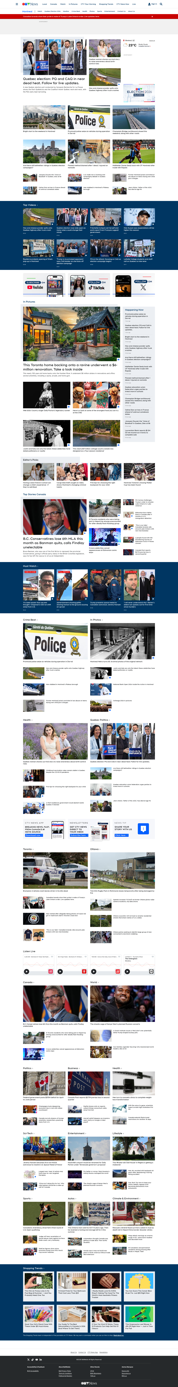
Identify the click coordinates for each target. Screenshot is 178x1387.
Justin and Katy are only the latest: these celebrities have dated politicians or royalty (46, 450)
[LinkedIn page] (41, 1359)
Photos (92, 11)
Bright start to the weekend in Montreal (39, 131)
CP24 (92, 1371)
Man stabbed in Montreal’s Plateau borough (62, 684)
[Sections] (17, 4)
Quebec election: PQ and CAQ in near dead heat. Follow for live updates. (120, 762)
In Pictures (73, 4)
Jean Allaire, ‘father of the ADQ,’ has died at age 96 (140, 188)
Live (134, 4)
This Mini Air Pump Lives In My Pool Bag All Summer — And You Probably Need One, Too (38, 1293)
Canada (53, 4)
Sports (99, 11)
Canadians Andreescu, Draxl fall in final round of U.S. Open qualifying (43, 1229)
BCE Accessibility (33, 1371)
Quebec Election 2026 (52, 11)
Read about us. (119, 1335)
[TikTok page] (32, 1359)
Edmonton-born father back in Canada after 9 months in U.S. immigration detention (143, 515)
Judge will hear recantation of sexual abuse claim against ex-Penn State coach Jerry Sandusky (52, 1238)
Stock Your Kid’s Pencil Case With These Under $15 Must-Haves (38, 1325)
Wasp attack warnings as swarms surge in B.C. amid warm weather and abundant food (140, 1237)
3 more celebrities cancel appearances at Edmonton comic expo (103, 550)
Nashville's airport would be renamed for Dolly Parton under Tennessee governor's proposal (87, 1164)
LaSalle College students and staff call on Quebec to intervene (138, 260)
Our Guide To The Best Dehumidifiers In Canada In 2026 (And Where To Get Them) (71, 1326)
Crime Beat (76, 11)
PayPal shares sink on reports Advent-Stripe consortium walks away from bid (95, 1108)
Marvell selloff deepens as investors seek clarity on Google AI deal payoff (96, 1120)
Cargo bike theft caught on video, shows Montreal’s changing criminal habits (71, 485)
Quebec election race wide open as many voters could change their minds (71, 230)
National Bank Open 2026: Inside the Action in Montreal (133, 684)
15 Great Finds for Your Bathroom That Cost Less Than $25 (72, 1292)
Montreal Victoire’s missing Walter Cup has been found (138, 484)
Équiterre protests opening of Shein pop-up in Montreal (38, 260)
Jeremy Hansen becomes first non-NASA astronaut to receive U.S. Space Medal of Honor (42, 1164)
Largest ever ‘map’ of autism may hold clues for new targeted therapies (51, 1173)
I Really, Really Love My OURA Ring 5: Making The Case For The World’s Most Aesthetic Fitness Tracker (105, 1294)
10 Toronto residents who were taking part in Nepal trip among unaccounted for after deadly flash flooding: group (105, 521)
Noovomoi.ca (126, 1373)
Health (84, 11)
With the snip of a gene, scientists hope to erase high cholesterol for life (140, 1107)
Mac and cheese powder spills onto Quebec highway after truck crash (37, 229)
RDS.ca (124, 1376)
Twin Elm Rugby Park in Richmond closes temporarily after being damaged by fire (122, 892)
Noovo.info (125, 1371)
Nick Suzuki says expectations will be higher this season (139, 229)
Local (44, 4)
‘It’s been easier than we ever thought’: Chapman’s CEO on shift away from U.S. (37, 605)
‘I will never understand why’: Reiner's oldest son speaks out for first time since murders (139, 605)
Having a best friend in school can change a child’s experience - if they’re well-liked (37, 485)
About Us (131, 11)
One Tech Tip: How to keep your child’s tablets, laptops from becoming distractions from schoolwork (139, 1185)
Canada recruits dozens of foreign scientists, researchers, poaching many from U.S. (51, 1120)
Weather (66, 11)
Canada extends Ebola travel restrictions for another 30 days (139, 1118)
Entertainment (109, 11)
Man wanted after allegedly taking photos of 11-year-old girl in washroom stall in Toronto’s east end (66, 914)
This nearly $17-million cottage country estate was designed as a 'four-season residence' (93, 450)
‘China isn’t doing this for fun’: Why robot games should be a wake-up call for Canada (51, 1185)
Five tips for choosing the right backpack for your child (102, 484)
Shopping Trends (106, 4)
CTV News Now (123, 4)
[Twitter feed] (28, 1359)
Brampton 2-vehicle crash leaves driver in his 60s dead (45, 891)
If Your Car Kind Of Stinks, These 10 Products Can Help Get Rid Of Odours (105, 1326)
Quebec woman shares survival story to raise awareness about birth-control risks (104, 61)
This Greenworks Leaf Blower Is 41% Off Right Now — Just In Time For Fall (139, 1326)
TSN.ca (92, 1376)
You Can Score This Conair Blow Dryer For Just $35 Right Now (138, 1292)
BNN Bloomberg (95, 1373)
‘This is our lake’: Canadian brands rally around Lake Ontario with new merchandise (144, 528)
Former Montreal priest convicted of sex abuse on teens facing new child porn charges (141, 176)
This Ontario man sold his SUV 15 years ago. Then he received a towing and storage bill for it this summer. (88, 1230)
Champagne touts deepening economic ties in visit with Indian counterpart (50, 1108)
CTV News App (93, 1352)
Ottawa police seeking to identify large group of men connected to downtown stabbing (132, 933)
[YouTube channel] (36, 1359)
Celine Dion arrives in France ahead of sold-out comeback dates (52, 188)
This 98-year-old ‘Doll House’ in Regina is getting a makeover (133, 1164)
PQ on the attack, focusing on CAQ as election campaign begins (105, 260)
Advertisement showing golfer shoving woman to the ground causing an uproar (72, 605)
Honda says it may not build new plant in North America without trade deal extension (96, 1252)
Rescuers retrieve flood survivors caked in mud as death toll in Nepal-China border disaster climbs (133, 1229)
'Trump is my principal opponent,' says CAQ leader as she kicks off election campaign (70, 261)
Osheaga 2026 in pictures (122, 700)
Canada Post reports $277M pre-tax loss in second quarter (143, 552)
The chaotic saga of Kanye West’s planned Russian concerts (115, 1024)
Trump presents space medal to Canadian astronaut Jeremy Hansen (105, 604)
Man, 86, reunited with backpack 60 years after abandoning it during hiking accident (141, 1172)
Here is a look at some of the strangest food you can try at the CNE (95, 412)
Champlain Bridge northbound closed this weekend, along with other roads (130, 132)
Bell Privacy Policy (65, 1371)
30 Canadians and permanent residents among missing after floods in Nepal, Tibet (139, 1249)
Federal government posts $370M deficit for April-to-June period (43, 1099)
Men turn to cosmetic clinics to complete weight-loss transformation (132, 1099)
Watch (63, 4)
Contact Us (121, 11)
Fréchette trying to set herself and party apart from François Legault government (104, 230)
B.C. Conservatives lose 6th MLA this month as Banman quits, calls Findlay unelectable (53, 543)
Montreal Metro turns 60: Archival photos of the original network (116, 662)
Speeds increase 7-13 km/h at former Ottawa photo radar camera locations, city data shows (133, 900)
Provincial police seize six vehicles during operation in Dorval (48, 662)
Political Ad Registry (65, 1376)
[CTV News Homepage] (30, 4)
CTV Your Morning (88, 4)
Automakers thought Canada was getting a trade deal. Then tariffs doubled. (95, 1240)
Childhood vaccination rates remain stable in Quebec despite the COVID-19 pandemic (65, 771)
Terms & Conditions (65, 1373)
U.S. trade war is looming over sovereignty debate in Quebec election (94, 176)
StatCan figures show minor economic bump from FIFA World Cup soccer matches (51, 1250)
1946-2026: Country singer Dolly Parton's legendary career (46, 411)
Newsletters (104, 1352)
